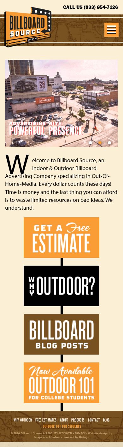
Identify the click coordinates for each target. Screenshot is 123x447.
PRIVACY (80, 433)
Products (78, 420)
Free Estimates (45, 420)
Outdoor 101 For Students (62, 426)
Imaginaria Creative (47, 437)
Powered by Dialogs (76, 437)
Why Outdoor (22, 420)
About (64, 420)
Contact (94, 420)
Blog (106, 420)
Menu (111, 30)
